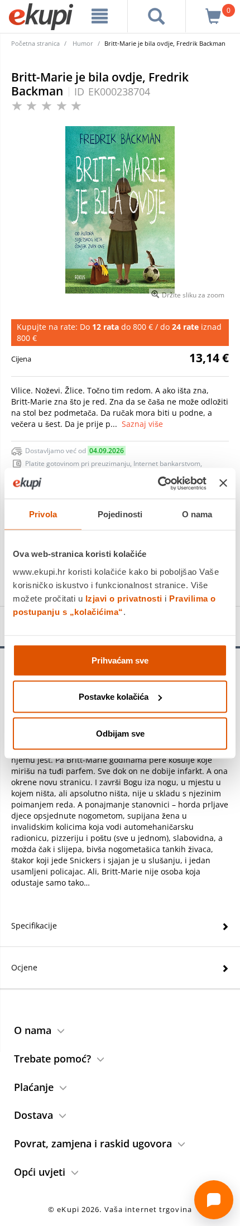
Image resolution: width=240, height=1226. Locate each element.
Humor (83, 43)
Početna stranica (35, 43)
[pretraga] (156, 16)
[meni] (100, 16)
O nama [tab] (197, 514)
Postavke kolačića (113, 696)
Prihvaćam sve (120, 660)
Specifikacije (34, 925)
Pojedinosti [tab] (120, 514)
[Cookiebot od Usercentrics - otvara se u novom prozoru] (158, 483)
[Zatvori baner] (223, 483)
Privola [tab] (43, 514)
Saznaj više (142, 424)
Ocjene (24, 967)
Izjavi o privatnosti (123, 598)
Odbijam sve (120, 733)
